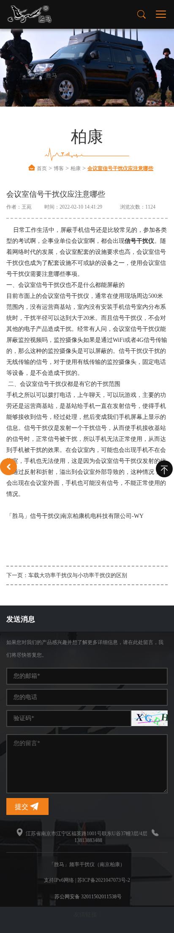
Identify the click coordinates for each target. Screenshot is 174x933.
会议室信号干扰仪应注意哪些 (120, 168)
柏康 (76, 168)
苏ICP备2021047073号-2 (103, 880)
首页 (42, 168)
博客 (59, 168)
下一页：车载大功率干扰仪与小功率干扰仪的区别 (66, 575)
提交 (22, 806)
